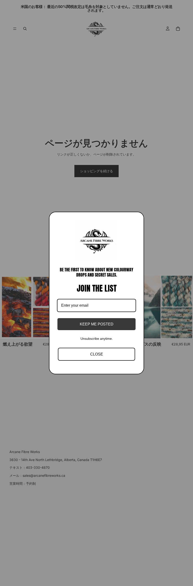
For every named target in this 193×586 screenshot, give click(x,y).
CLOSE (96, 354)
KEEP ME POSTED (96, 324)
